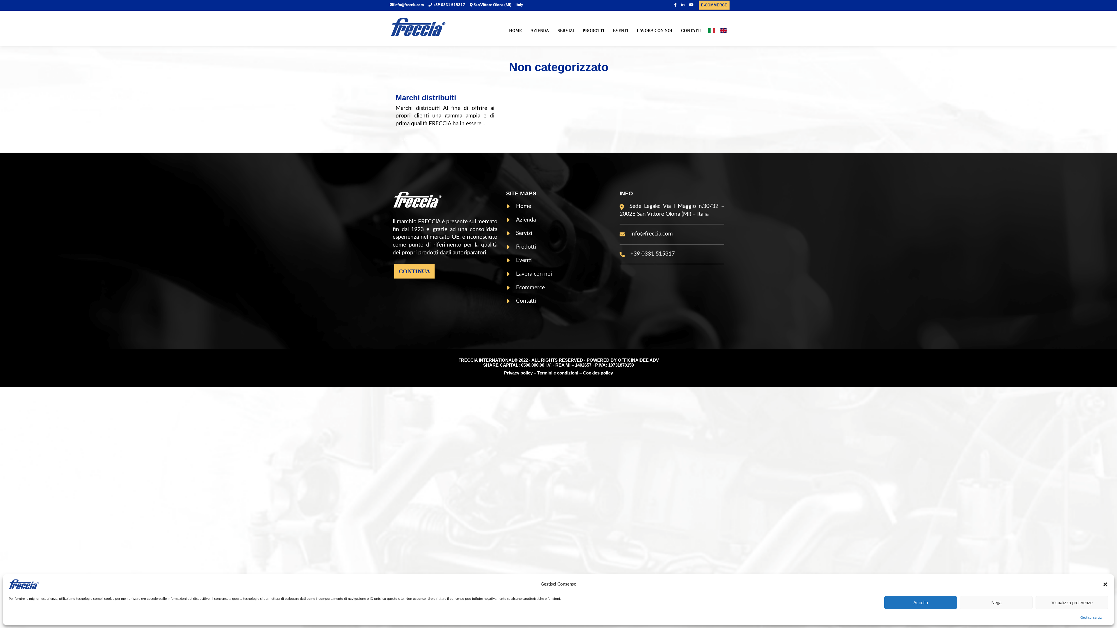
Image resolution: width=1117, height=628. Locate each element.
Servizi (566, 30)
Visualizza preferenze (1072, 602)
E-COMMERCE (714, 5)
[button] (1105, 584)
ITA (711, 31)
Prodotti (593, 30)
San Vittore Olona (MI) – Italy (498, 5)
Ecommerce (530, 287)
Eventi (620, 30)
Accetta (920, 602)
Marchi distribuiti (426, 97)
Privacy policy (518, 372)
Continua (414, 271)
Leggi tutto (413, 140)
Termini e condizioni (557, 372)
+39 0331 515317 (448, 5)
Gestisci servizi (1091, 617)
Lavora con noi (654, 30)
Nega (996, 602)
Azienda (540, 30)
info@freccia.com (409, 5)
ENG (723, 31)
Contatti (691, 30)
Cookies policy (598, 372)
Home (515, 30)
